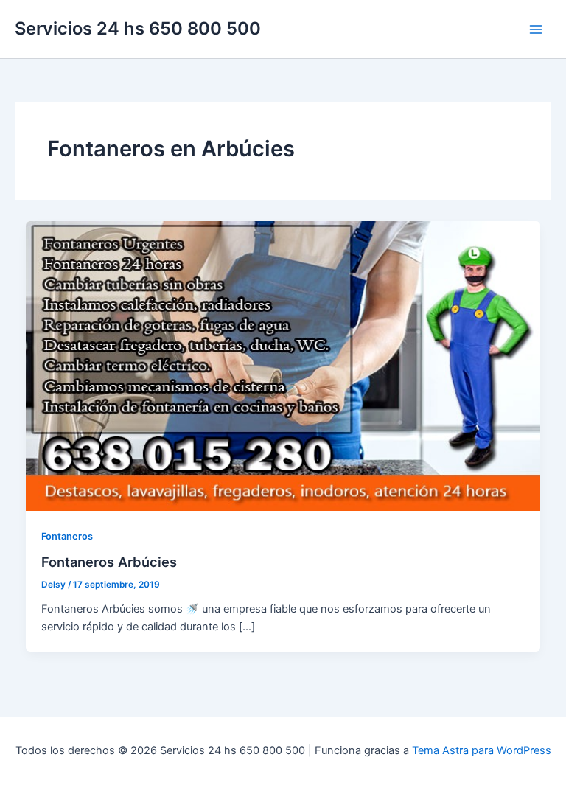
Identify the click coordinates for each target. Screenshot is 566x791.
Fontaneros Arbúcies (109, 562)
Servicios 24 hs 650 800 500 (138, 28)
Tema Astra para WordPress (481, 750)
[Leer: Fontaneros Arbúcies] (283, 365)
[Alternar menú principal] (535, 29)
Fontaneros (67, 536)
